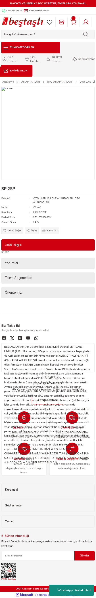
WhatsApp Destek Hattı (74, 590)
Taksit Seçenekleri (18, 278)
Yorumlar (11, 263)
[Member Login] (86, 22)
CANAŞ (37, 207)
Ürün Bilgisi (13, 245)
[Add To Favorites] (12, 230)
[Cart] (74, 22)
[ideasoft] (24, 595)
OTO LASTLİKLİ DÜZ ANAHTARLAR (53, 198)
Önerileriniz (13, 292)
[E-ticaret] (47, 595)
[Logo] (22, 22)
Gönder (84, 555)
